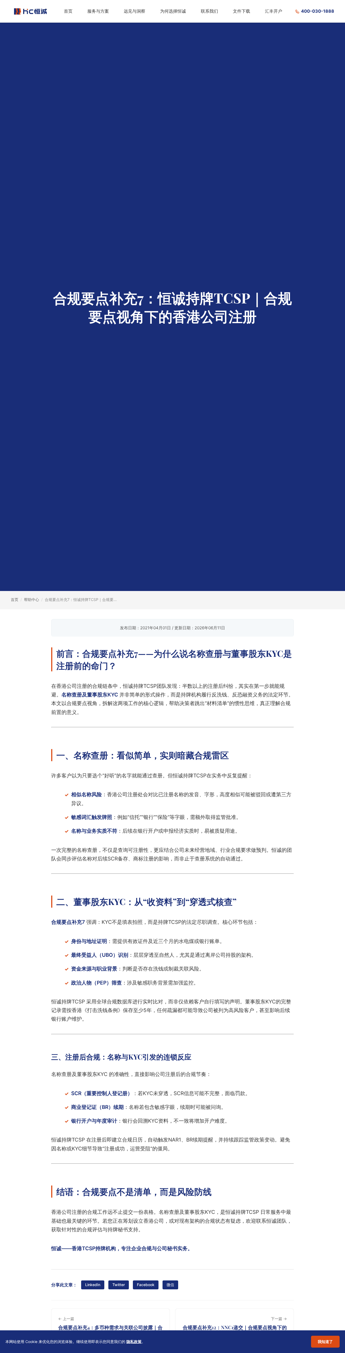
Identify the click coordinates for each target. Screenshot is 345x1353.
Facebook (145, 1284)
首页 (68, 11)
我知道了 (325, 1341)
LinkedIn (92, 1284)
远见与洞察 (134, 11)
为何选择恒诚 (173, 11)
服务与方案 (98, 11)
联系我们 (209, 11)
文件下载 (241, 11)
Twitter (118, 1284)
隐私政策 (134, 1341)
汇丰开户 (273, 11)
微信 (170, 1284)
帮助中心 (31, 599)
